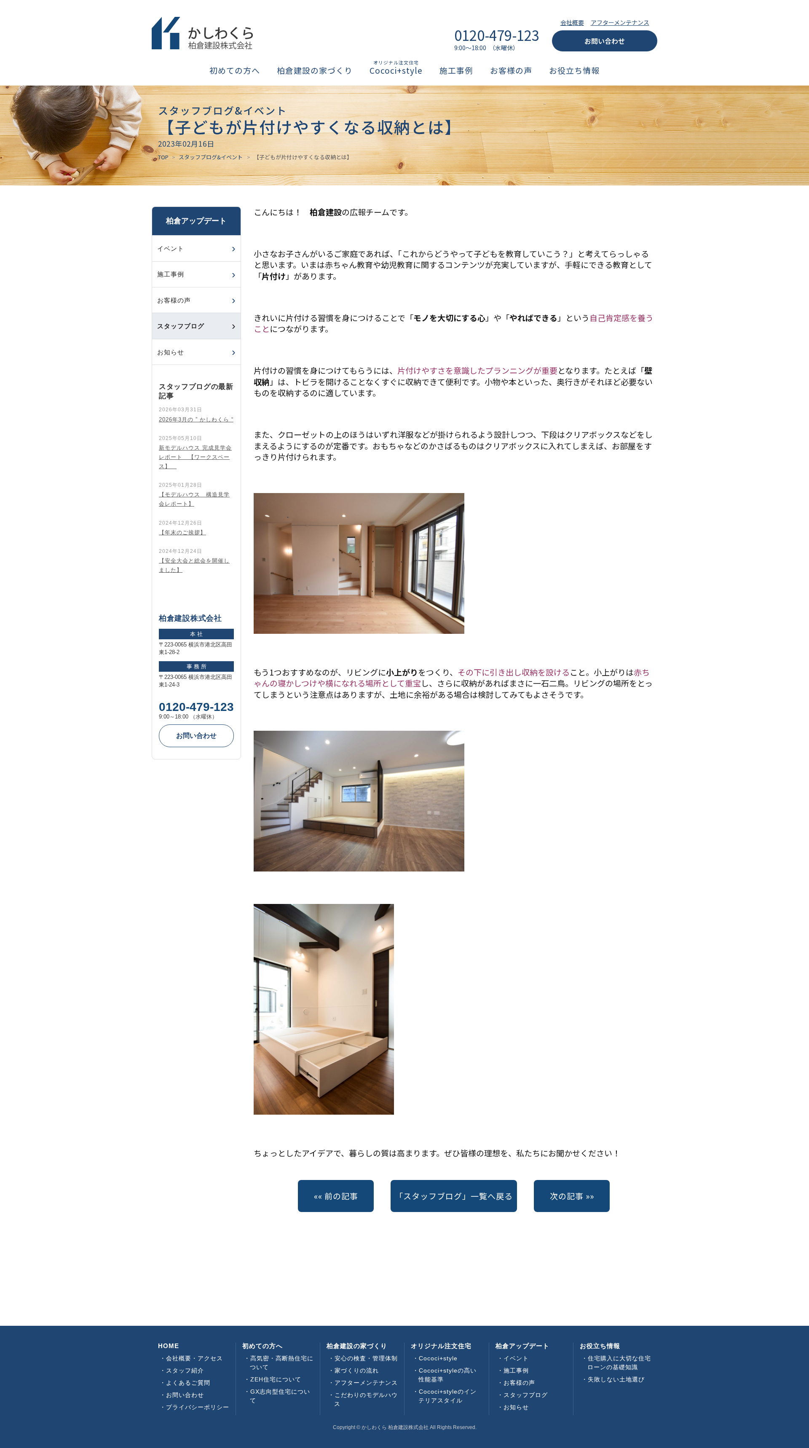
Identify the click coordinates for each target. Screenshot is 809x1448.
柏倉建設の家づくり (315, 70)
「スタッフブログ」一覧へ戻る (454, 1195)
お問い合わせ (604, 41)
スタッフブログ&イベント (211, 157)
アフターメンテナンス (620, 22)
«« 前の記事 (336, 1195)
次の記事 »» (572, 1195)
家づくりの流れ (357, 1370)
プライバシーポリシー (197, 1407)
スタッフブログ (526, 1395)
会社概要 (572, 22)
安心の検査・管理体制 (366, 1358)
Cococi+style (396, 70)
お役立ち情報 (574, 70)
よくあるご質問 (188, 1382)
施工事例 (456, 70)
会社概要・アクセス (194, 1358)
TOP (163, 157)
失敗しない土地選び (616, 1379)
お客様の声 (511, 70)
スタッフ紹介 (185, 1370)
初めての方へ (234, 70)
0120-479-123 (196, 707)
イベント (170, 248)
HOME (168, 1345)
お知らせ (170, 352)
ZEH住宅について (275, 1379)
